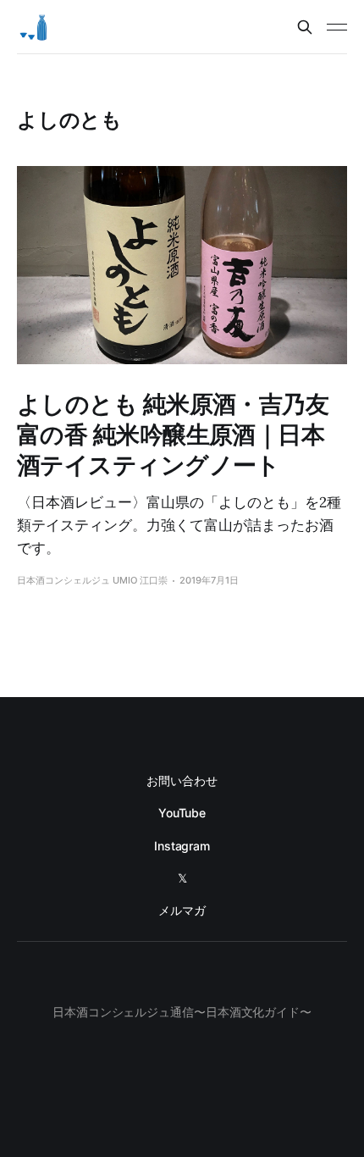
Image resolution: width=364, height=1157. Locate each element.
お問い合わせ (182, 780)
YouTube (182, 812)
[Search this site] (304, 27)
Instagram (182, 846)
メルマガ (182, 910)
